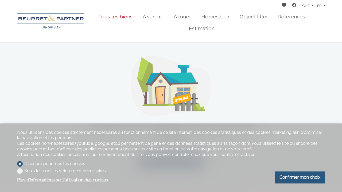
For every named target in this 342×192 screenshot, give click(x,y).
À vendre (153, 16)
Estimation (202, 28)
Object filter (254, 16)
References (291, 16)
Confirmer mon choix (299, 177)
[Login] (294, 6)
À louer (182, 16)
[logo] (50, 21)
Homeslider (215, 16)
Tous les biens (115, 16)
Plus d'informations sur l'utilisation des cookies (62, 179)
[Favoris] (284, 6)
